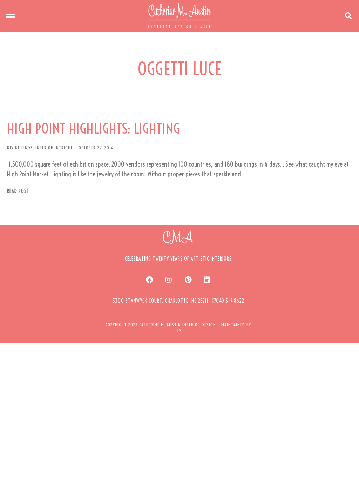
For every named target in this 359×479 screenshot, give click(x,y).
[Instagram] (169, 280)
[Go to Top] (348, 468)
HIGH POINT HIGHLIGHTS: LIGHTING (93, 128)
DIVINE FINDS (20, 147)
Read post (18, 191)
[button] (11, 16)
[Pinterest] (188, 280)
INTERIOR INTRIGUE (54, 147)
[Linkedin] (207, 280)
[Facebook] (149, 280)
